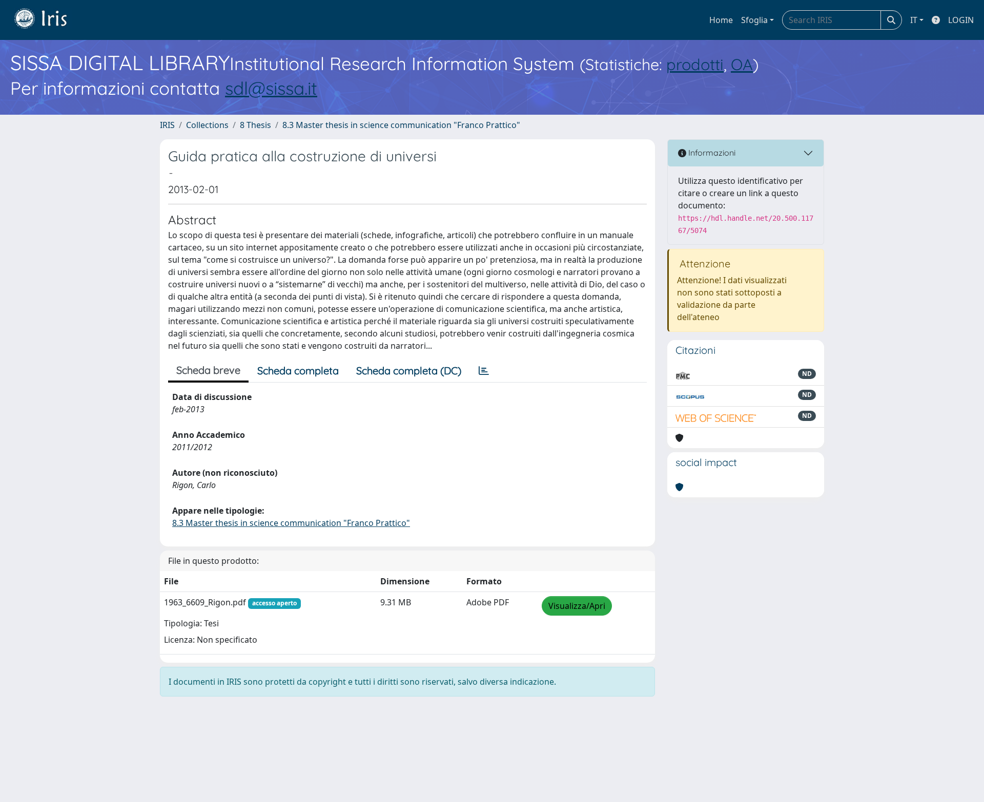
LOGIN (961, 20)
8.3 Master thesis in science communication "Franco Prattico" (401, 125)
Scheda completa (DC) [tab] (408, 370)
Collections (207, 125)
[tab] (484, 371)
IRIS (167, 125)
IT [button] (913, 20)
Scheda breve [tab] (208, 370)
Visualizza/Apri (576, 605)
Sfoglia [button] (754, 20)
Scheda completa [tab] (298, 370)
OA (742, 64)
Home (721, 20)
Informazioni (710, 152)
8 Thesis (255, 125)
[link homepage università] (48, 20)
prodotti (695, 64)
